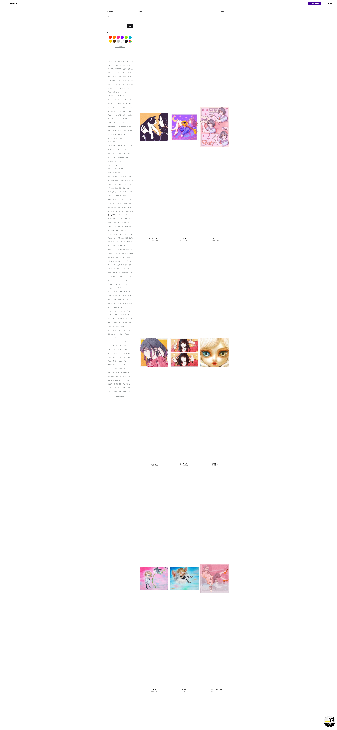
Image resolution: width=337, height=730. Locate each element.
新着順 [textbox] (222, 12)
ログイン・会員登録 (314, 3)
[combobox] (225, 11)
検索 (130, 26)
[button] (120, 47)
